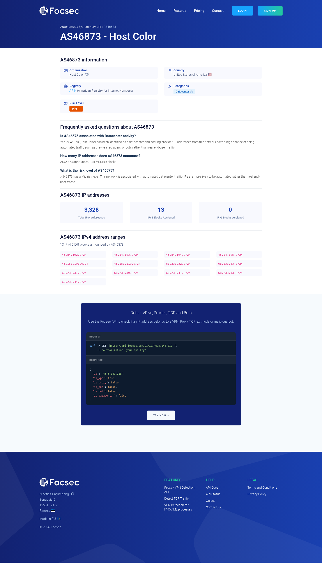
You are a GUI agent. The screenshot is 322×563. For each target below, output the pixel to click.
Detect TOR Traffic (176, 498)
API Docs (212, 487)
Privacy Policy (257, 494)
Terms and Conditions (262, 487)
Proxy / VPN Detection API (179, 490)
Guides (210, 500)
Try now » (161, 415)
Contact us (213, 507)
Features (179, 11)
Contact (218, 11)
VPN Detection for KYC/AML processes (178, 507)
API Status (213, 494)
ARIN (72, 91)
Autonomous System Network (80, 26)
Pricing (199, 11)
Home (161, 11)
